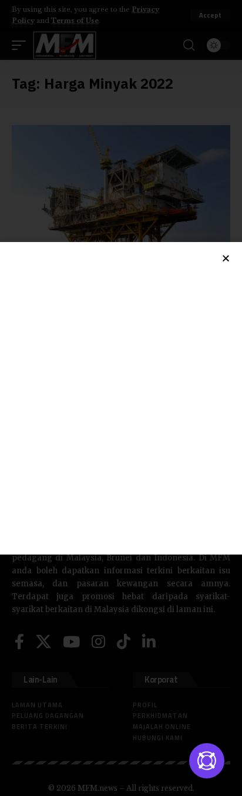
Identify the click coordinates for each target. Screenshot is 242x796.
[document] (121, 398)
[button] (225, 258)
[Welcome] (206, 760)
